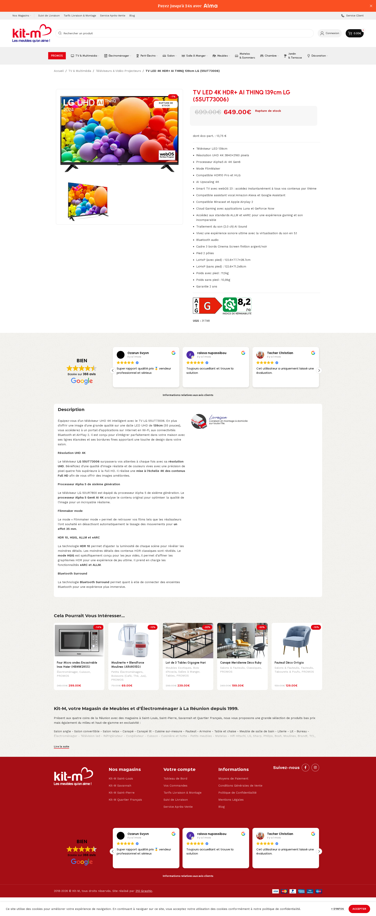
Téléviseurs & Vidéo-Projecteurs (118, 71)
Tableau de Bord (175, 778)
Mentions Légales (231, 799)
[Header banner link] (182, 6)
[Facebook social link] (305, 767)
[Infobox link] (352, 15)
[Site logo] (32, 33)
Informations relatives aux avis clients (188, 395)
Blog (221, 807)
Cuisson (84, 671)
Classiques (254, 667)
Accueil (59, 71)
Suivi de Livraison (176, 799)
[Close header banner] (371, 6)
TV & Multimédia (79, 71)
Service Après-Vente (178, 807)
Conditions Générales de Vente (240, 785)
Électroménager (67, 671)
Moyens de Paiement (233, 778)
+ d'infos (338, 908)
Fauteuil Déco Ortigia (289, 662)
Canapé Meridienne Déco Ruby (241, 662)
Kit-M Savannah (120, 785)
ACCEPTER (359, 908)
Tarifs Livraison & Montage (183, 792)
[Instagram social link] (315, 767)
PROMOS (63, 675)
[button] (319, 370)
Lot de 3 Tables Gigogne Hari (186, 662)
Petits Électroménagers (127, 671)
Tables (170, 675)
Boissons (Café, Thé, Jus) (128, 675)
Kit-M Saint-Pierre (122, 792)
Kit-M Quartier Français (125, 799)
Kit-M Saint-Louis (121, 778)
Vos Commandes (175, 785)
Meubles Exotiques (178, 667)
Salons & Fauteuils (232, 667)
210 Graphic (144, 891)
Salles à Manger (188, 671)
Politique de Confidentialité (237, 792)
